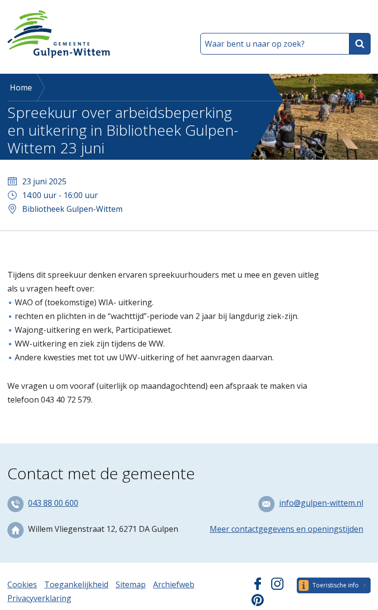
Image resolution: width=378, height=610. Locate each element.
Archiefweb (173, 584)
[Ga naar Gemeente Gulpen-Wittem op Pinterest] (258, 603)
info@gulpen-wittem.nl (321, 502)
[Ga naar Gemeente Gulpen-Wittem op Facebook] (258, 586)
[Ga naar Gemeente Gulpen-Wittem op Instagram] (277, 586)
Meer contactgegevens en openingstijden (286, 528)
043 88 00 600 (53, 502)
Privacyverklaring (39, 598)
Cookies (22, 584)
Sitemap (131, 584)
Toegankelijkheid (76, 584)
